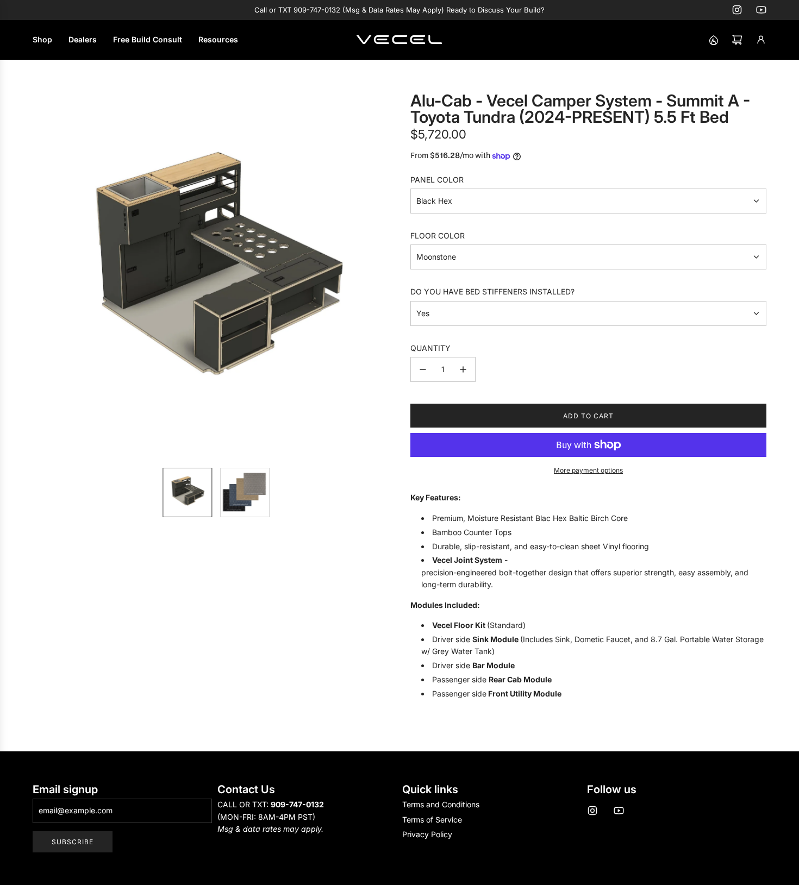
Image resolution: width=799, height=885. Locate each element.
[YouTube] (761, 9)
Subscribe (72, 842)
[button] (41, 276)
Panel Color (437, 179)
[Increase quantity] (463, 369)
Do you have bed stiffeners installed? (492, 291)
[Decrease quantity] (423, 369)
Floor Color (437, 235)
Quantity (430, 348)
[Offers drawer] (713, 40)
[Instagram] (737, 9)
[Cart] (737, 40)
